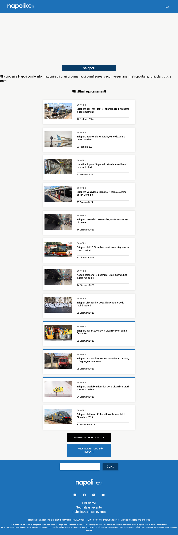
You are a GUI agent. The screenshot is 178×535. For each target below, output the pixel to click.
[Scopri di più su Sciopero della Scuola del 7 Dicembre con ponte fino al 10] (58, 333)
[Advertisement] (89, 37)
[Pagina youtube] (103, 495)
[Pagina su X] (94, 495)
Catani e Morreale (62, 519)
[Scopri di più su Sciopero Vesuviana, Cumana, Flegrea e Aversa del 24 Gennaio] (58, 194)
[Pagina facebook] (75, 495)
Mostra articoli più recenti (91, 450)
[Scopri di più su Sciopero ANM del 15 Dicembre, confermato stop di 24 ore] (58, 222)
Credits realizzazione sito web (135, 519)
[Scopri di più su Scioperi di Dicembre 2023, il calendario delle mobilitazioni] (58, 305)
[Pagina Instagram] (84, 495)
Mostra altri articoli (87, 437)
